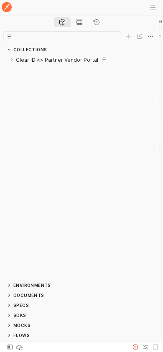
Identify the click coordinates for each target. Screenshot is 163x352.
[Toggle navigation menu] (153, 8)
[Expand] (11, 59)
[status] (20, 347)
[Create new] (129, 36)
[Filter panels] (9, 36)
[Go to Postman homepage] (7, 7)
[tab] (62, 22)
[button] (135, 347)
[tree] (79, 167)
